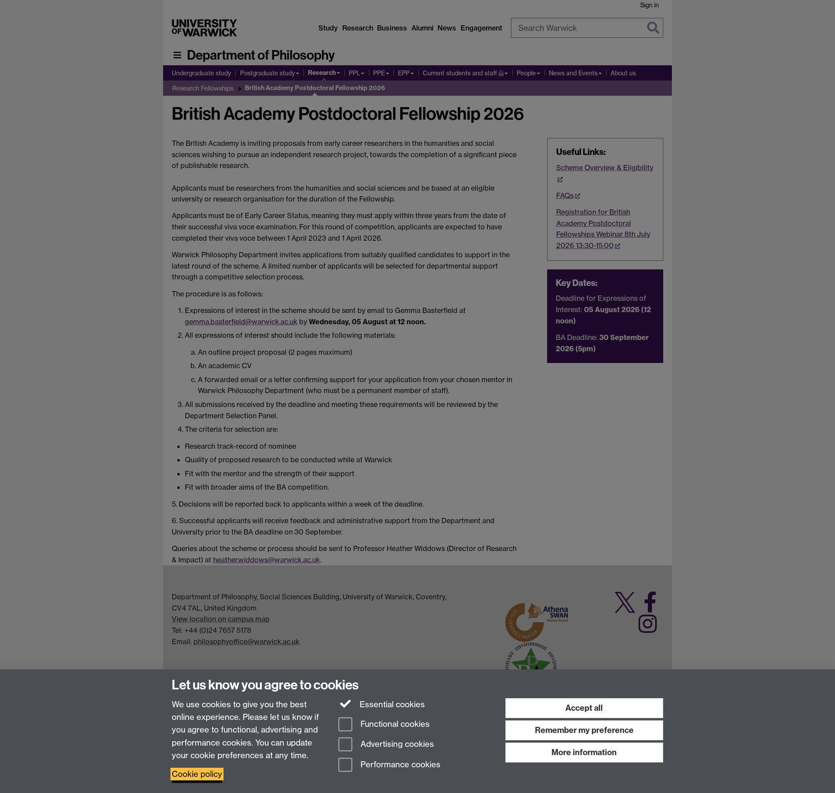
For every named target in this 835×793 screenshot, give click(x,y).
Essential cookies (391, 704)
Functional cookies (394, 724)
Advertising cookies (396, 744)
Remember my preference (584, 730)
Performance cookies (399, 765)
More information (584, 752)
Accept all (584, 708)
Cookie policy (197, 774)
